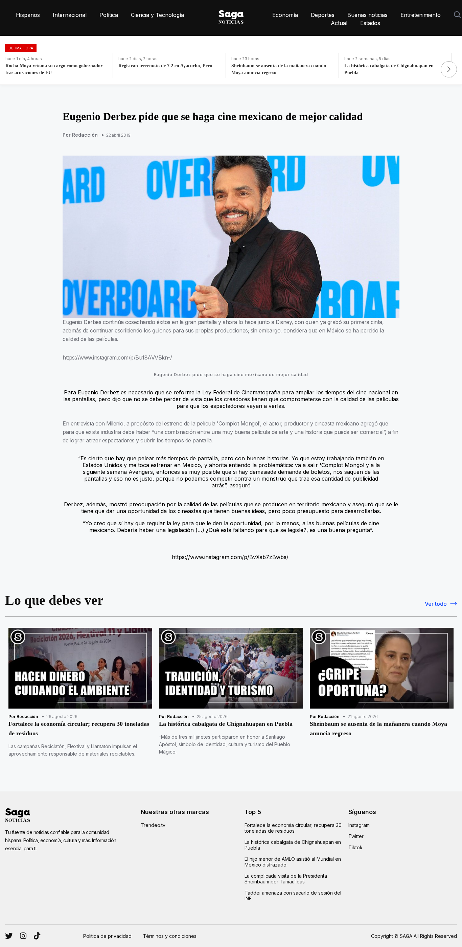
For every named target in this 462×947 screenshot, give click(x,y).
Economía (285, 14)
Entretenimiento (420, 14)
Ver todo (436, 603)
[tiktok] (37, 935)
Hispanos (28, 14)
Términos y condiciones (170, 936)
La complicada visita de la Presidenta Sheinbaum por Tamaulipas (286, 878)
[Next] (449, 69)
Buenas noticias (367, 14)
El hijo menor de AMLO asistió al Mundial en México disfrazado (293, 862)
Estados (370, 23)
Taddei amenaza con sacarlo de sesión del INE (293, 895)
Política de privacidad (107, 936)
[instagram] (9, 935)
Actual (339, 23)
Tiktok (355, 847)
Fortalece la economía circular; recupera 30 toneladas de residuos (293, 828)
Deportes (322, 14)
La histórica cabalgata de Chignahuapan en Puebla (293, 845)
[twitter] (23, 935)
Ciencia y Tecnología (157, 14)
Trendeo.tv (153, 825)
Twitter (356, 836)
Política (108, 14)
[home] (231, 15)
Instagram (359, 825)
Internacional (70, 14)
